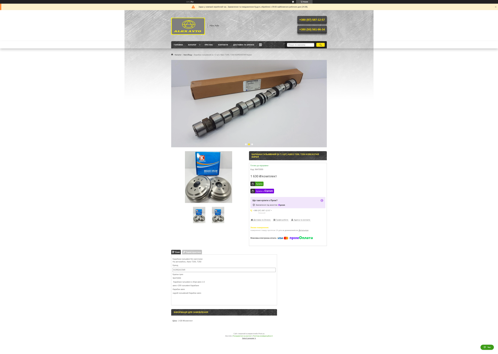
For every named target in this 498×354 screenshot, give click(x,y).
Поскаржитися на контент (242, 336)
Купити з (260, 191)
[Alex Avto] (188, 25)
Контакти (223, 45)
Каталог (192, 45)
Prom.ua (261, 334)
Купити (259, 184)
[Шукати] (320, 45)
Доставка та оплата (243, 45)
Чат (489, 347)
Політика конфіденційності (263, 336)
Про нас (209, 45)
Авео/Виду (187, 55)
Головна (178, 45)
